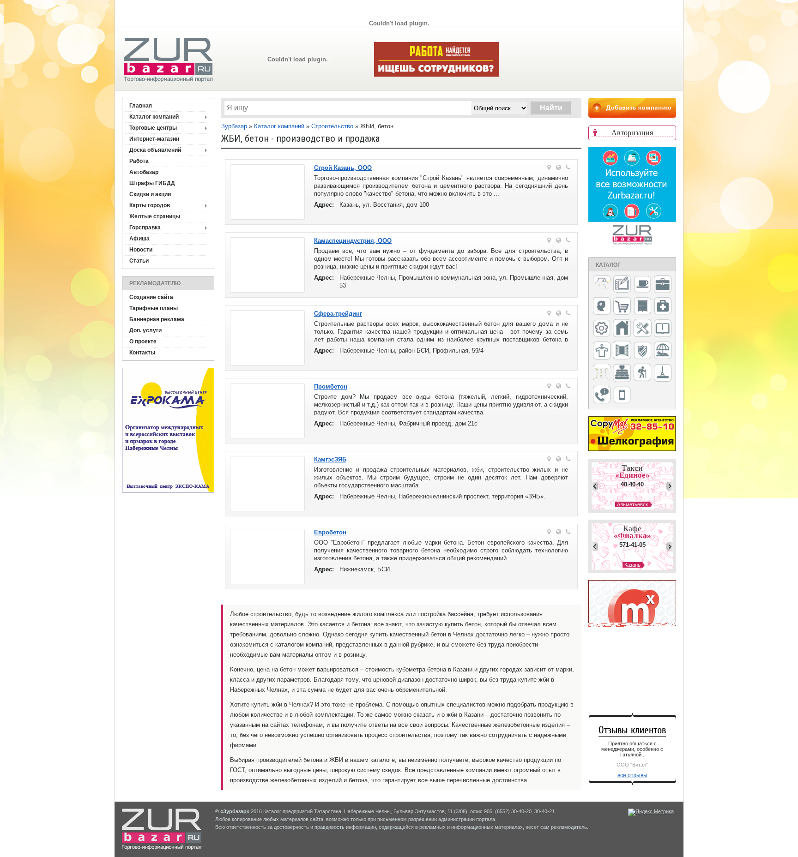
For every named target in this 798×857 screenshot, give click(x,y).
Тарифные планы (153, 308)
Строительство (332, 126)
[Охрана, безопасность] (642, 351)
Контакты (142, 352)
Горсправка (145, 227)
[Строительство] (662, 374)
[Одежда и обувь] (601, 351)
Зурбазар (234, 126)
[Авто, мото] (601, 285)
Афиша (139, 238)
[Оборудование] (642, 328)
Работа (139, 161)
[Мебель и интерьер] (642, 306)
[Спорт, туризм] (642, 373)
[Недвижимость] (622, 329)
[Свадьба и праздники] (622, 373)
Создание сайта (151, 297)
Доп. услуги (145, 330)
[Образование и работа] (662, 329)
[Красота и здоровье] (601, 307)
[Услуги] (601, 395)
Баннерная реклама (156, 319)
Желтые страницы (154, 216)
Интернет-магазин (154, 139)
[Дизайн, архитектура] (622, 284)
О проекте (143, 341)
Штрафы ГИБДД (152, 183)
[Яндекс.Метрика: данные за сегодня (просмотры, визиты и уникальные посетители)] (651, 812)
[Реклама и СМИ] (601, 373)
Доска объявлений (155, 150)
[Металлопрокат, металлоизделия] (601, 329)
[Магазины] (622, 307)
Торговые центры (153, 128)
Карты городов (149, 205)
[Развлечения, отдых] (662, 351)
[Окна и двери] (622, 351)
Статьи (139, 261)
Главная (140, 105)
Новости (140, 249)
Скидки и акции (150, 194)
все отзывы (632, 775)
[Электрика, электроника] (622, 395)
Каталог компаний (154, 117)
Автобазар (143, 172)
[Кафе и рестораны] (642, 285)
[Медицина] (662, 307)
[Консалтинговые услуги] (662, 284)
